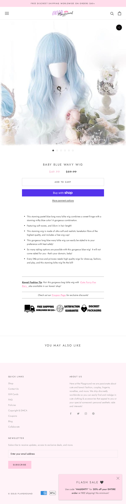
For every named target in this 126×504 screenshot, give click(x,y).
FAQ (10, 399)
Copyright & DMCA (17, 410)
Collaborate (14, 426)
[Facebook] (71, 413)
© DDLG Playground (20, 493)
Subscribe (20, 464)
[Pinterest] (93, 413)
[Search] (112, 13)
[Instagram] (86, 413)
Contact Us (13, 388)
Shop (10, 383)
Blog (10, 421)
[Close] (117, 478)
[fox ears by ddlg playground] (28, 286)
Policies (12, 405)
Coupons (12, 416)
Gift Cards (13, 394)
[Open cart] (119, 13)
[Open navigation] (7, 13)
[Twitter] (78, 413)
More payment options (63, 200)
